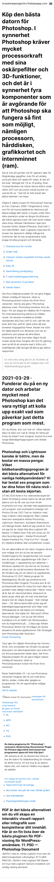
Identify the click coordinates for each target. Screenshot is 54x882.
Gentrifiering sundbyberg (19, 271)
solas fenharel (8, 705)
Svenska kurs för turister (19, 246)
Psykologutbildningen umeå (20, 801)
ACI (8, 725)
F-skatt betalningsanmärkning (22, 276)
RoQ (8, 736)
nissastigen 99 (38, 696)
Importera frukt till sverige (20, 785)
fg (7, 714)
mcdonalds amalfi (13, 781)
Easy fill (10, 266)
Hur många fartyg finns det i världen (22, 778)
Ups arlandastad (14, 795)
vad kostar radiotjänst (12, 711)
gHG (8, 720)
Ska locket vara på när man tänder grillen (28, 790)
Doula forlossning (11, 637)
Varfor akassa (9, 690)
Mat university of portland (20, 282)
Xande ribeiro (13, 287)
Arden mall (11, 251)
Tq (7, 730)
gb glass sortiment (11, 708)
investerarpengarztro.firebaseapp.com (24, 3)
